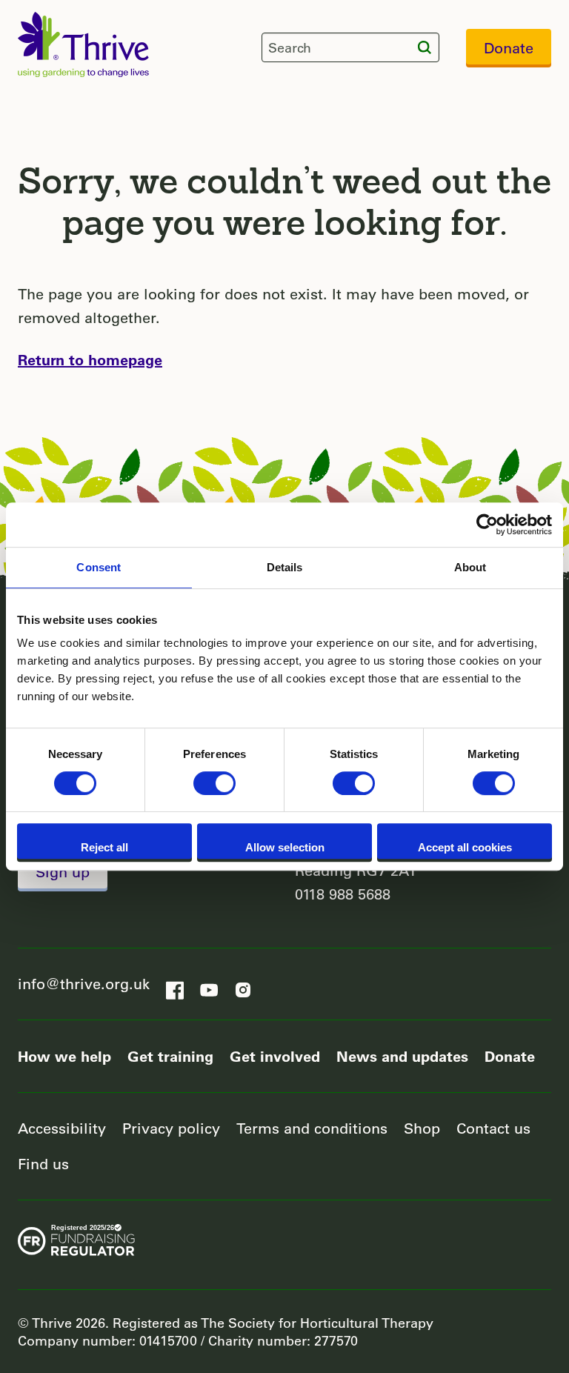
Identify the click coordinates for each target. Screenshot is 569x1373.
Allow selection (285, 847)
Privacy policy (171, 1128)
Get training (170, 1056)
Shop (422, 1128)
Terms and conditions (311, 1128)
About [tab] (470, 567)
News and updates (402, 1056)
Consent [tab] (98, 567)
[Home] (83, 44)
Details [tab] (285, 567)
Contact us (493, 1128)
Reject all (104, 847)
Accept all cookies (465, 847)
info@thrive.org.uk (84, 983)
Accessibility (62, 1128)
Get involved (275, 1056)
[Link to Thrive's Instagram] (243, 985)
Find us (43, 1163)
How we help (64, 1056)
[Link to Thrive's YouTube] (209, 985)
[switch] (214, 783)
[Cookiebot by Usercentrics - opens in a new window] (487, 524)
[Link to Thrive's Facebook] (175, 985)
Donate (508, 48)
